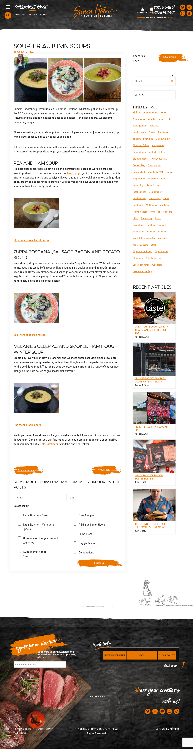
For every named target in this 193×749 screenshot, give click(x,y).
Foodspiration (154, 165)
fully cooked (139, 171)
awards (151, 118)
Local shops (155, 198)
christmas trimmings (143, 138)
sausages (163, 231)
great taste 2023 (155, 171)
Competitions (139, 152)
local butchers (156, 191)
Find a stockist (30, 14)
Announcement (150, 112)
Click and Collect (141, 145)
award (164, 112)
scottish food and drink (144, 238)
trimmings (138, 258)
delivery (162, 152)
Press (158, 218)
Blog (17, 14)
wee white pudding (142, 271)
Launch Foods (154, 185)
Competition (158, 145)
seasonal (162, 238)
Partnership (146, 218)
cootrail (152, 152)
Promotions (138, 224)
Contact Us (20, 732)
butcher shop (139, 132)
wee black (157, 264)
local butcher (139, 191)
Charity (152, 132)
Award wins (139, 118)
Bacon (161, 118)
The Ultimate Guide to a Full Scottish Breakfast (151, 525)
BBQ (169, 118)
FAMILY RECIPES (158, 158)
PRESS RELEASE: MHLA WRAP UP (152, 428)
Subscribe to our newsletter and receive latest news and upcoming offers (56, 654)
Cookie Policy (43, 728)
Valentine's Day (153, 258)
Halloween (153, 178)
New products (140, 211)
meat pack (138, 205)
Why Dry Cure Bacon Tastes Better (149, 476)
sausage (151, 231)
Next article (104, 469)
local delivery (139, 198)
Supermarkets (161, 251)
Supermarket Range (31, 8)
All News (139, 94)
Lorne (166, 198)
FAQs (141, 655)
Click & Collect (156, 12)
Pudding (151, 224)
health (164, 178)
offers (135, 218)
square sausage (140, 244)
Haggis (169, 171)
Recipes (43, 14)
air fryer (137, 112)
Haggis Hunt (139, 178)
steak (153, 244)
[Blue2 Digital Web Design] (174, 728)
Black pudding (140, 125)
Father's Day (139, 165)
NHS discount (165, 211)
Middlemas (151, 205)
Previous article (26, 470)
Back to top (170, 667)
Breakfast (154, 125)
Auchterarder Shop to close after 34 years (150, 379)
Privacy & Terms (23, 728)
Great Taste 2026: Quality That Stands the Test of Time (151, 329)
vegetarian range (141, 264)
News (152, 211)
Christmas (163, 132)
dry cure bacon (140, 158)
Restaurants (138, 231)
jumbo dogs (138, 185)
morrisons (164, 205)
